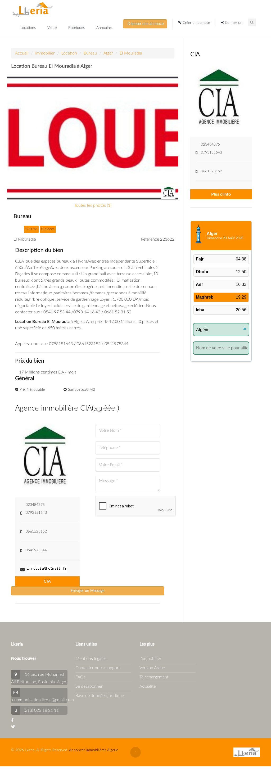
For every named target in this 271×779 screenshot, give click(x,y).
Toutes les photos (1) (92, 205)
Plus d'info (221, 194)
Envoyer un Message (87, 591)
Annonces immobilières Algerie (93, 750)
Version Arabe (152, 668)
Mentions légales (90, 658)
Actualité (147, 686)
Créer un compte (196, 23)
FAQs (80, 677)
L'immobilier (150, 658)
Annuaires (104, 28)
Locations (28, 28)
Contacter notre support (97, 668)
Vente (52, 28)
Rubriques (77, 28)
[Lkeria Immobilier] (32, 9)
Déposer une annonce (145, 24)
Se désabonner (89, 686)
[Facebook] (12, 720)
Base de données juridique (99, 696)
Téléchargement (153, 677)
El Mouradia (131, 53)
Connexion (233, 23)
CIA (47, 581)
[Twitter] (13, 727)
